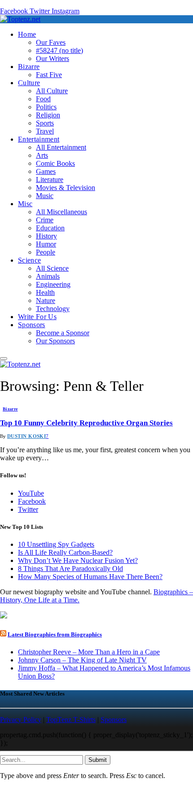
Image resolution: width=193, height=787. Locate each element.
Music (44, 195)
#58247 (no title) (59, 50)
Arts (42, 155)
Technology (53, 308)
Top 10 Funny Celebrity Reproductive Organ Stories (86, 423)
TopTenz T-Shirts (71, 719)
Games (46, 171)
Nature (45, 300)
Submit (97, 760)
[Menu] (3, 358)
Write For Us (37, 316)
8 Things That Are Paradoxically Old (70, 568)
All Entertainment (61, 147)
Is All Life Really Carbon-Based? (65, 552)
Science (29, 260)
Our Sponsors (55, 341)
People (45, 252)
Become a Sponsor (62, 333)
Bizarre (28, 66)
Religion (48, 115)
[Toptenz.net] (20, 19)
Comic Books (55, 163)
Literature (49, 179)
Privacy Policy (20, 719)
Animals (48, 276)
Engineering (53, 284)
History (46, 236)
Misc (25, 204)
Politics (46, 107)
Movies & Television (65, 187)
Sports (45, 123)
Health (45, 292)
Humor (46, 244)
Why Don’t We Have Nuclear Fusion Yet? (78, 560)
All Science (52, 268)
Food (43, 99)
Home (27, 34)
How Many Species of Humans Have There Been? (90, 576)
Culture (29, 82)
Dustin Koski (26, 436)
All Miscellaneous (61, 212)
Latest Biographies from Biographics (55, 634)
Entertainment (38, 139)
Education (50, 228)
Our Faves (51, 42)
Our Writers (52, 58)
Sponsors (31, 325)
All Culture (52, 91)
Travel (45, 131)
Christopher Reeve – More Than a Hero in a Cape (89, 652)
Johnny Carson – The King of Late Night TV (82, 660)
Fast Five (49, 74)
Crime (44, 220)
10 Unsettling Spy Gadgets (56, 544)
